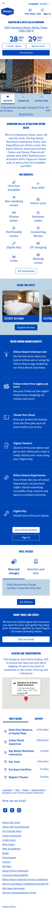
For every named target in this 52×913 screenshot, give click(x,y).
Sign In (47, 13)
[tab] (8, 99)
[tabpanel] (26, 110)
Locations (7, 790)
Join (39, 13)
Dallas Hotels (38, 790)
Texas (25, 790)
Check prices (33, 52)
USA (17, 790)
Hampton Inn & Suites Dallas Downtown (23, 793)
